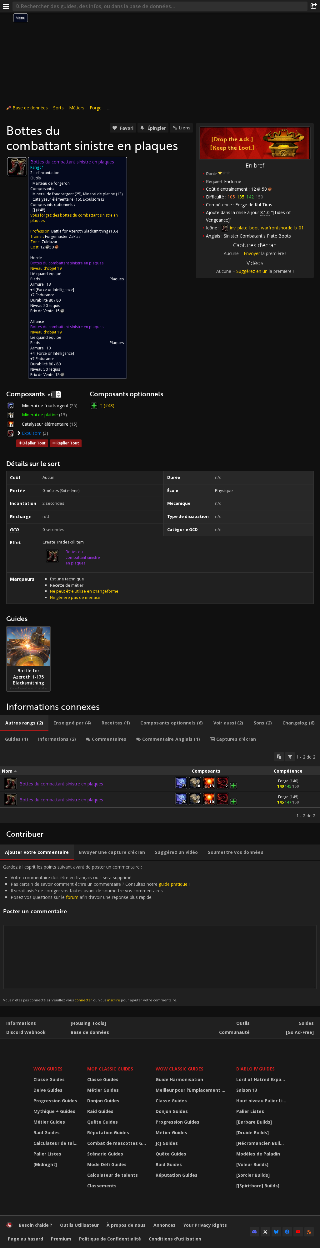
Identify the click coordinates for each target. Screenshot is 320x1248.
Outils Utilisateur (79, 1225)
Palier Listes (47, 1154)
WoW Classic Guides (179, 1069)
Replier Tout (68, 443)
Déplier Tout (34, 443)
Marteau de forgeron (51, 183)
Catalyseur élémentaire (52, 199)
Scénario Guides (105, 1154)
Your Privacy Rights (205, 1225)
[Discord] (254, 1231)
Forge (96, 108)
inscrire (113, 1000)
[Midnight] (45, 1164)
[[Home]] (9, 1226)
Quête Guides (102, 1122)
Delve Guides (47, 1090)
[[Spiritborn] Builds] (257, 1186)
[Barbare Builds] (254, 1122)
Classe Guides (49, 1079)
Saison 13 (246, 1090)
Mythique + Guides (54, 1111)
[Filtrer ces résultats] (290, 756)
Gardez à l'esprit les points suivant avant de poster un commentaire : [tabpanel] (96, 933)
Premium (61, 1239)
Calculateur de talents (56, 1143)
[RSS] (309, 1231)
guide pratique (173, 884)
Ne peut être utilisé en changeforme (84, 591)
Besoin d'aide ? (35, 1225)
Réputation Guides (108, 1132)
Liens (184, 128)
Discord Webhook (26, 1032)
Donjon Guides (103, 1101)
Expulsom (91, 199)
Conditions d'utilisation (175, 1239)
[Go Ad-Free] (300, 1032)
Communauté (234, 1032)
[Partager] (314, 6)
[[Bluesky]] (276, 1231)
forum (72, 897)
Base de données (30, 108)
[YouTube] (298, 1231)
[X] (265, 1231)
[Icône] (17, 166)
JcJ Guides (167, 1143)
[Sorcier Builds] (253, 1175)
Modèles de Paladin (258, 1154)
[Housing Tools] (88, 1023)
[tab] (24, 723)
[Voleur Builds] (252, 1164)
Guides (306, 1023)
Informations (21, 1023)
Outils (243, 1023)
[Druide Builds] (252, 1132)
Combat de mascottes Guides (117, 1143)
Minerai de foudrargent (53, 194)
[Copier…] (279, 756)
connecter (83, 1000)
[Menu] (6, 6)
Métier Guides (49, 1122)
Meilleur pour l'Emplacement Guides (192, 1090)
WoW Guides (47, 1069)
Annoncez (164, 1225)
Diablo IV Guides (255, 1069)
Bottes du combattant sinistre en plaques (66, 263)
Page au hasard (25, 1239)
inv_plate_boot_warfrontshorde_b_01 (266, 228)
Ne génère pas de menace (75, 597)
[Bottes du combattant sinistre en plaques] (11, 783)
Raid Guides (46, 1132)
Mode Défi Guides (107, 1164)
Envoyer (252, 253)
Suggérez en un (252, 271)
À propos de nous (126, 1225)
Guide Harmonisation (179, 1079)
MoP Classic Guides (110, 1069)
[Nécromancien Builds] (261, 1143)
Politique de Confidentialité (110, 1239)
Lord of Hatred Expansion (262, 1079)
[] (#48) (38, 210)
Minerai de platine (99, 194)
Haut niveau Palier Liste (262, 1101)
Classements (102, 1186)
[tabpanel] (160, 785)
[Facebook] (287, 1231)
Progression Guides (55, 1101)
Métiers (76, 108)
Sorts (58, 108)
